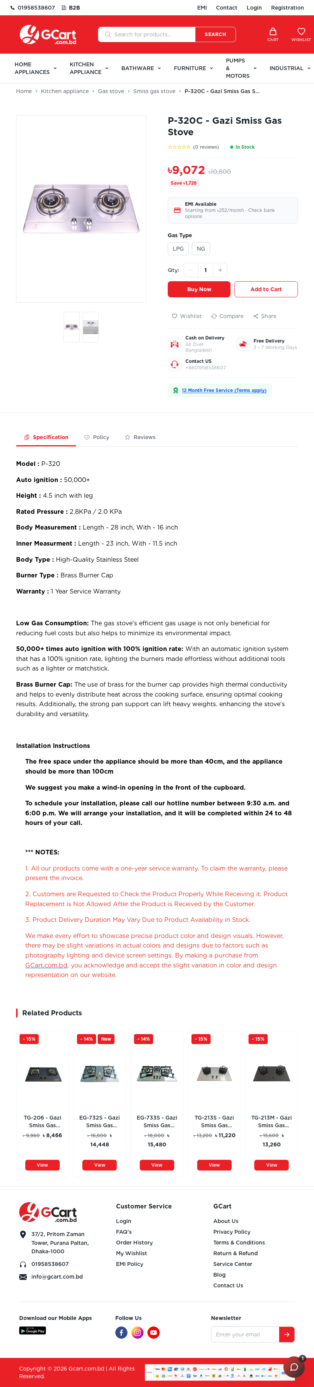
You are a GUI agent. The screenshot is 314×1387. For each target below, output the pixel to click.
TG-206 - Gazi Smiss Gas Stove (42, 1122)
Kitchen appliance (65, 91)
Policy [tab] (101, 437)
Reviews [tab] (144, 437)
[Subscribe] (286, 1334)
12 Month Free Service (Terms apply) (224, 390)
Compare (231, 316)
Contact (226, 8)
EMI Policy (129, 1264)
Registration (287, 8)
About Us (226, 1221)
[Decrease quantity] (191, 270)
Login (254, 8)
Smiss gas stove (154, 91)
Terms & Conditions (239, 1242)
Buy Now (199, 289)
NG (201, 249)
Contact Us (228, 1285)
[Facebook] (121, 1332)
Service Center (232, 1264)
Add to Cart (266, 289)
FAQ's (124, 1232)
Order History (134, 1242)
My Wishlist (131, 1253)
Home (24, 91)
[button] (71, 328)
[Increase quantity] (220, 270)
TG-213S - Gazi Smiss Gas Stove (214, 1122)
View (42, 1165)
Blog (219, 1275)
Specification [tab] (51, 437)
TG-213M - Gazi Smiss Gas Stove (271, 1122)
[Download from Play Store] (32, 1330)
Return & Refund (235, 1253)
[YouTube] (153, 1332)
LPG (178, 249)
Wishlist (191, 316)
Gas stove (111, 91)
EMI (202, 8)
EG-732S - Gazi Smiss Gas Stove (99, 1122)
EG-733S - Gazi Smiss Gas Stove (157, 1122)
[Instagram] (137, 1332)
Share (268, 316)
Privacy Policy (231, 1232)
